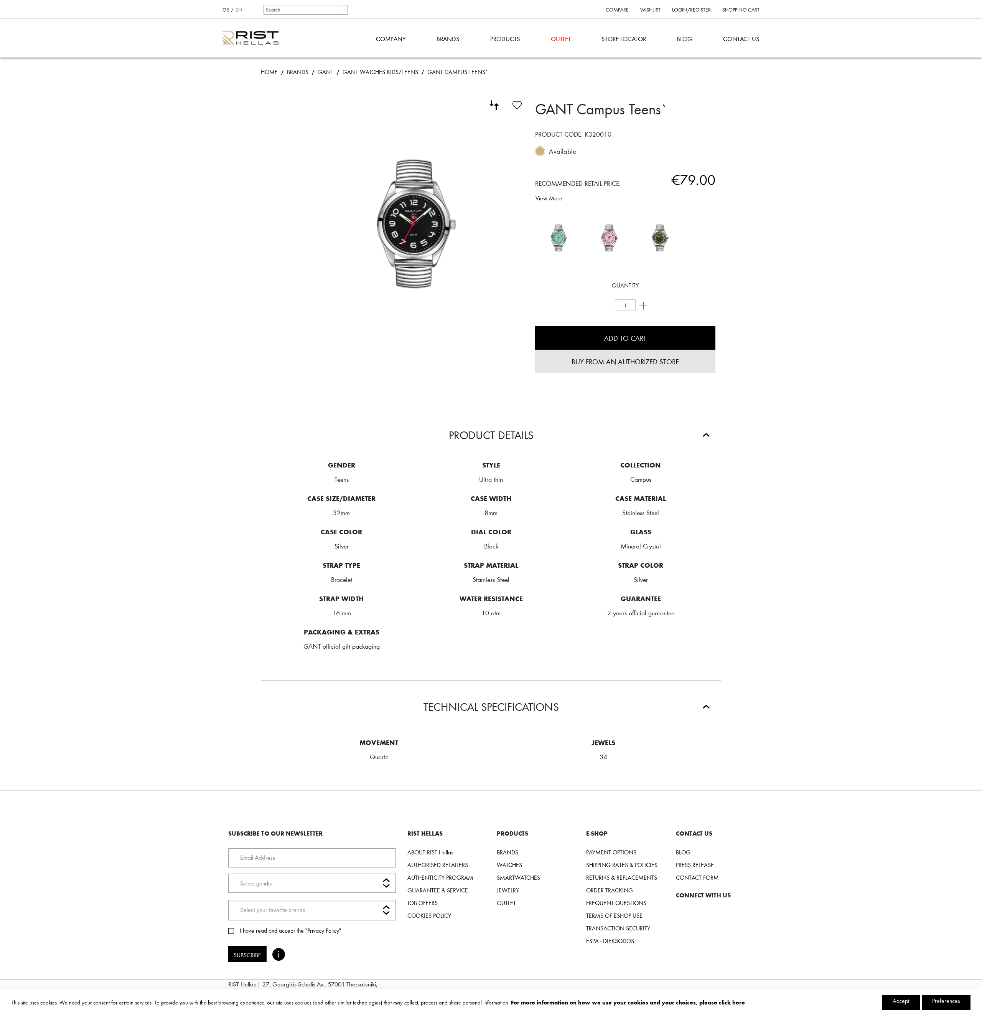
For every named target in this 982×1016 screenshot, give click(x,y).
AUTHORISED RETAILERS (437, 865)
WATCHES (509, 865)
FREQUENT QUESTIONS (616, 903)
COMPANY (391, 39)
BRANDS (448, 39)
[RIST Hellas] (253, 38)
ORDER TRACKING (609, 890)
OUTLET (561, 39)
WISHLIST (650, 9)
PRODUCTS (505, 39)
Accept (901, 1000)
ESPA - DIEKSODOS (610, 941)
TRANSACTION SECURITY (618, 928)
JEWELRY (508, 890)
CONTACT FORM (697, 877)
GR (225, 9)
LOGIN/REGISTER (691, 9)
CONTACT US (741, 39)
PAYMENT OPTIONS (611, 852)
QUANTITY (625, 285)
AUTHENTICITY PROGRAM (440, 877)
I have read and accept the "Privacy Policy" (290, 930)
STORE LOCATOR (623, 39)
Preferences (946, 1000)
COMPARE (617, 9)
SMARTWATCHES (518, 877)
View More (548, 198)
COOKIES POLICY (429, 915)
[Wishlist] (517, 104)
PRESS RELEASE (695, 865)
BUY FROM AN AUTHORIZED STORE (625, 361)
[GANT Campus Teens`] (558, 238)
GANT (325, 72)
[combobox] (305, 9)
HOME (269, 72)
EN (239, 9)
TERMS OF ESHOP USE (614, 915)
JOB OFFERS (422, 903)
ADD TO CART (625, 338)
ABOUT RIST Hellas (430, 852)
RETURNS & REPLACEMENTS (621, 877)
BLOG (684, 39)
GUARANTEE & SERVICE (437, 890)
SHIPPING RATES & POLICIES (621, 865)
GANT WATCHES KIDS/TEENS (380, 72)
